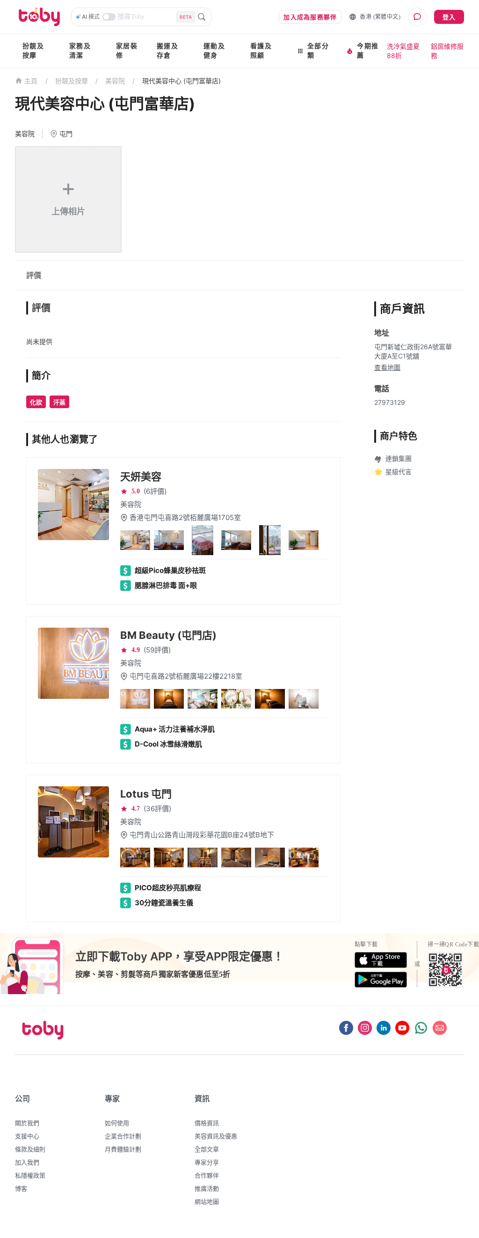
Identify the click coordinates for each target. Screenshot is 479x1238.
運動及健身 (214, 51)
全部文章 (207, 1149)
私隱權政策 (30, 1175)
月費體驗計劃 (123, 1149)
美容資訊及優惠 (216, 1136)
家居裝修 (127, 51)
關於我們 (27, 1123)
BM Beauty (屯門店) (168, 635)
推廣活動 (207, 1188)
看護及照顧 (261, 51)
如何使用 (117, 1123)
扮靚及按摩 (33, 51)
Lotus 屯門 (146, 794)
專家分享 (207, 1162)
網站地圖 (207, 1201)
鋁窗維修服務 (447, 50)
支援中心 (27, 1136)
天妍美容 (140, 476)
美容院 (115, 81)
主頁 (31, 81)
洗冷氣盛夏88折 (403, 50)
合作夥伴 (207, 1175)
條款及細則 (30, 1149)
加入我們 (27, 1162)
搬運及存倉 (167, 51)
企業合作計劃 (123, 1136)
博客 (21, 1188)
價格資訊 (207, 1123)
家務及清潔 (80, 51)
